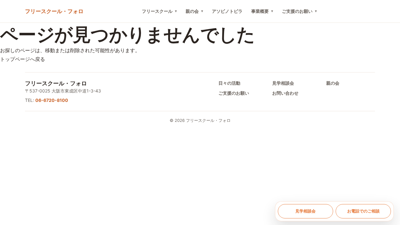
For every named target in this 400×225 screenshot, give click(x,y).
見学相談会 (283, 83)
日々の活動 (229, 83)
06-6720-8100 (51, 100)
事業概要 (260, 11)
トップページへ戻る (22, 59)
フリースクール (157, 11)
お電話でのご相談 (363, 210)
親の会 (192, 11)
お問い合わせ (285, 93)
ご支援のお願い (297, 11)
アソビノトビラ (227, 11)
